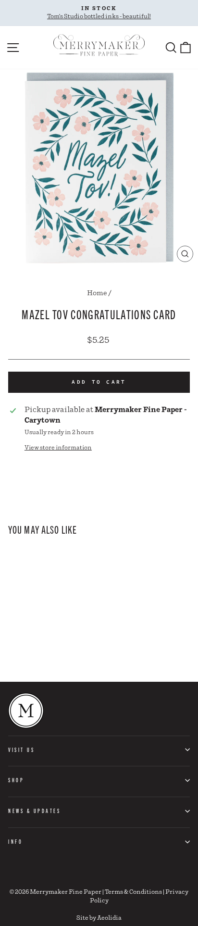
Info (15, 841)
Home (97, 293)
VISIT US (21, 749)
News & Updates (34, 810)
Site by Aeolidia (99, 918)
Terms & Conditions (133, 892)
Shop (16, 779)
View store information (58, 447)
